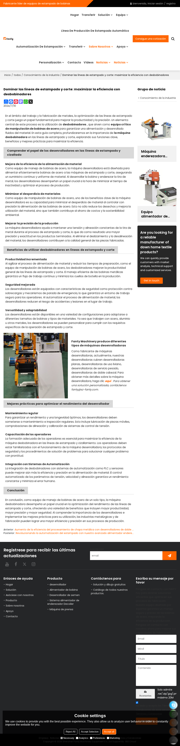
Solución (104, 15)
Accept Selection (89, 731)
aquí (108, 381)
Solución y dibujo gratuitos (109, 584)
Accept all (109, 731)
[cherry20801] (173, 705)
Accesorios (145, 695)
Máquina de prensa (61, 609)
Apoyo (121, 46)
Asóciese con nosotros (20, 595)
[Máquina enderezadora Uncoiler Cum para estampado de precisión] (156, 126)
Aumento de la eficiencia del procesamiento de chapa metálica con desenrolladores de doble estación (74, 529)
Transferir (88, 15)
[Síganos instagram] (33, 564)
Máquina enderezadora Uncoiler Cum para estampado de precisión (156, 153)
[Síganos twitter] (24, 564)
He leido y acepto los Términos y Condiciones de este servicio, (156, 709)
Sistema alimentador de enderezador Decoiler (63, 602)
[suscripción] (169, 555)
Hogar (74, 15)
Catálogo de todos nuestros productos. (109, 591)
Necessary (68, 738)
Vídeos (89, 62)
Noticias (102, 62)
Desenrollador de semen (65, 595)
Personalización (50, 62)
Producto (11, 600)
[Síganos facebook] (15, 564)
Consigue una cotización (150, 39)
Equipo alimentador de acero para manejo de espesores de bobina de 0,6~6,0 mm (156, 214)
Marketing (115, 738)
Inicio (7, 75)
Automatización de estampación (39, 46)
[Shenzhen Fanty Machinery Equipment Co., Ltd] (8, 38)
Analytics (83, 738)
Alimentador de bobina (64, 590)
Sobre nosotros (99, 46)
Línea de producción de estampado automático (95, 31)
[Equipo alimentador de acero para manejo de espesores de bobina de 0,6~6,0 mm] (156, 186)
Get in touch (151, 280)
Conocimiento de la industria (41, 75)
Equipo (121, 15)
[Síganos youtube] (7, 564)
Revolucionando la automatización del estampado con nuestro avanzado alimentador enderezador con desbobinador (75, 533)
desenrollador (58, 584)
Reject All (70, 731)
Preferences (99, 738)
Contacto (74, 62)
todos (17, 75)
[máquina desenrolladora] (36, 365)
